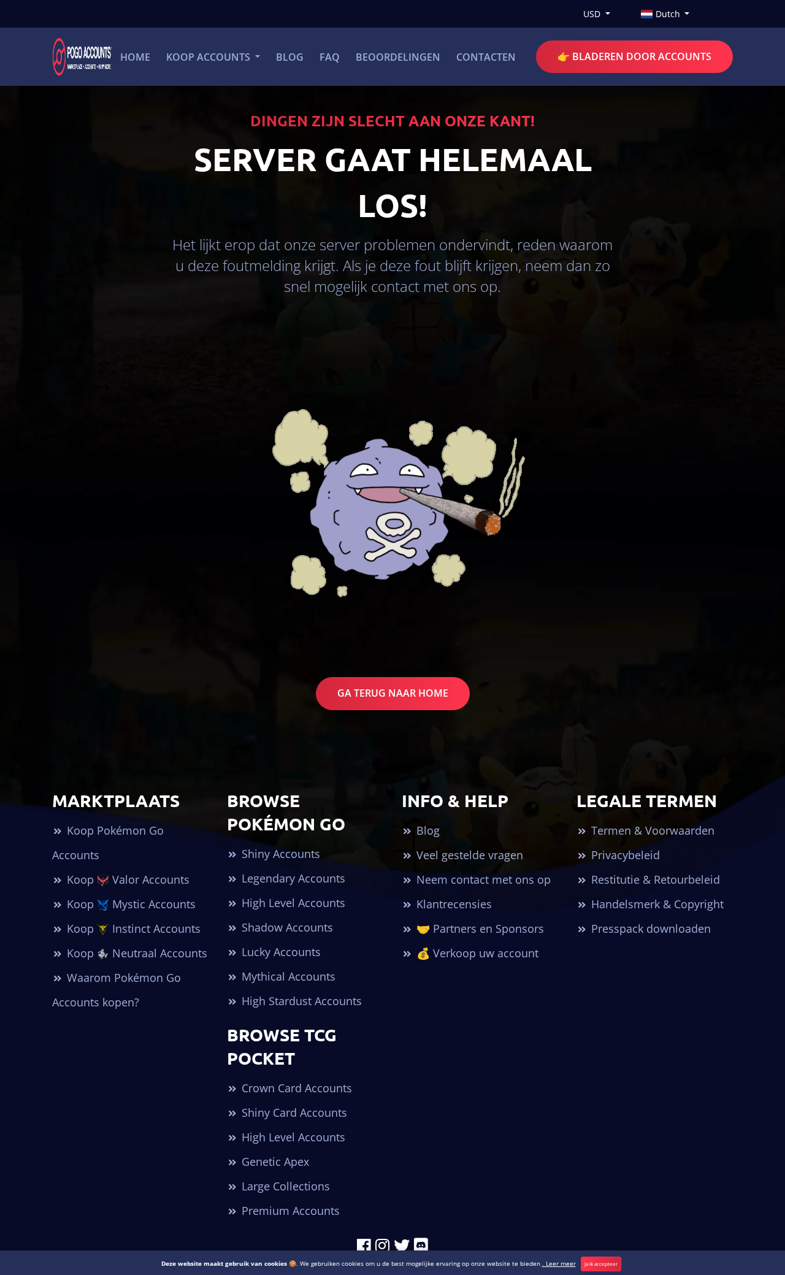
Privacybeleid (624, 855)
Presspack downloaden (649, 928)
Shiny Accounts (279, 853)
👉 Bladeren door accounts (634, 56)
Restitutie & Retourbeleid (654, 879)
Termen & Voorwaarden (651, 830)
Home (135, 57)
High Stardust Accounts (300, 1001)
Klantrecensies (452, 904)
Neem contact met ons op (482, 879)
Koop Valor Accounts (127, 879)
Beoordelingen (398, 57)
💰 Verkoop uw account (475, 953)
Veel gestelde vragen (468, 855)
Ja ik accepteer (601, 1263)
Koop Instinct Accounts (132, 928)
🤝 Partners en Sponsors (478, 928)
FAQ (330, 57)
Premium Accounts (289, 1210)
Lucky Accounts (280, 951)
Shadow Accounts (286, 927)
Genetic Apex (274, 1161)
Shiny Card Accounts (293, 1112)
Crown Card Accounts (295, 1088)
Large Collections (284, 1186)
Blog (290, 57)
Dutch (668, 14)
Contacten (486, 57)
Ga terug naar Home (392, 693)
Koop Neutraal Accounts (135, 953)
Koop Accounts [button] (209, 57)
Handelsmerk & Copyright (656, 904)
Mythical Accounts (287, 976)
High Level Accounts (292, 902)
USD (593, 14)
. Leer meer (559, 1263)
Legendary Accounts (292, 878)
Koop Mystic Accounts (130, 904)
